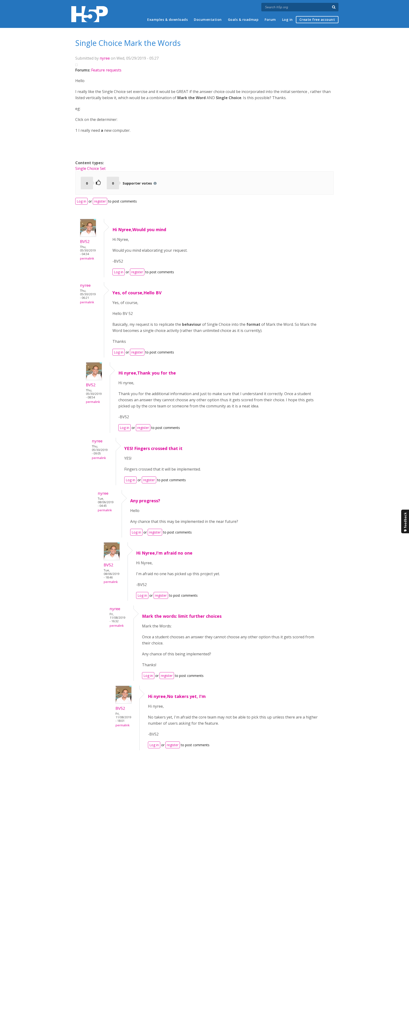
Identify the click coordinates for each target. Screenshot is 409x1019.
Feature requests (106, 70)
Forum (270, 19)
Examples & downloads (167, 19)
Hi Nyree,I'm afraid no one (164, 553)
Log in (287, 19)
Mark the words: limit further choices (182, 616)
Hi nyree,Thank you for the (147, 373)
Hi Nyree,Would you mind (139, 229)
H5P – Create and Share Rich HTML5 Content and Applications (90, 14)
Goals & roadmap (243, 19)
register (100, 201)
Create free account (317, 19)
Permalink (87, 258)
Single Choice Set (90, 168)
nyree (105, 58)
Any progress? (145, 500)
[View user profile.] (88, 235)
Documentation (208, 19)
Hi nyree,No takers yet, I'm (177, 696)
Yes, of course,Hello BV (137, 293)
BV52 (85, 241)
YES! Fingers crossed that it (153, 448)
